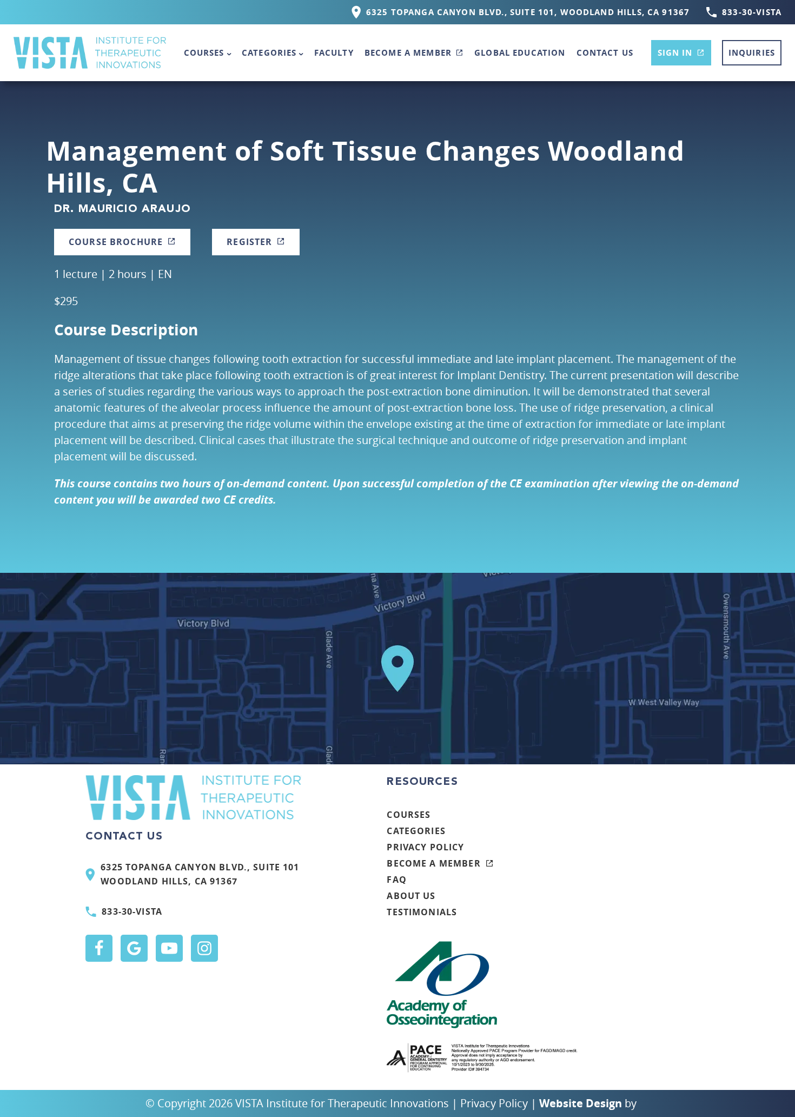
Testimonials (422, 912)
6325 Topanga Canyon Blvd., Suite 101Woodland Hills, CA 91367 (200, 874)
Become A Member (408, 52)
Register (249, 242)
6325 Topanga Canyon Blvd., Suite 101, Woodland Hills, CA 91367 (528, 12)
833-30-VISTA (751, 12)
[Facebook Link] (98, 948)
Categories (269, 52)
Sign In (675, 52)
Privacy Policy (425, 847)
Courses (204, 52)
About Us (411, 896)
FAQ (396, 879)
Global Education (519, 52)
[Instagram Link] (204, 948)
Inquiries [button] (751, 52)
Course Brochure (116, 242)
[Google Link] (134, 948)
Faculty (334, 52)
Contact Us (605, 52)
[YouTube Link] (169, 948)
